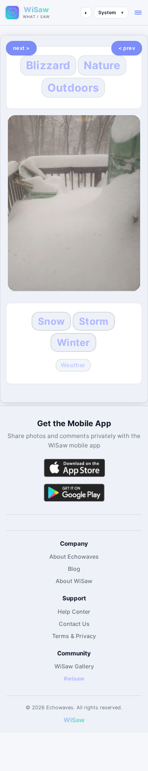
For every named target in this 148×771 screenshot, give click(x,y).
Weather (73, 364)
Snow (51, 321)
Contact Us (74, 623)
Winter (73, 342)
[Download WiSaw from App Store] (74, 467)
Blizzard (48, 65)
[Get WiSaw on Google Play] (74, 492)
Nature (102, 65)
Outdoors (73, 87)
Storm (93, 321)
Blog (74, 568)
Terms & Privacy (74, 636)
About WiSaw (74, 581)
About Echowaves (74, 556)
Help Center (74, 611)
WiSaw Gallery (74, 666)
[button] (138, 12)
